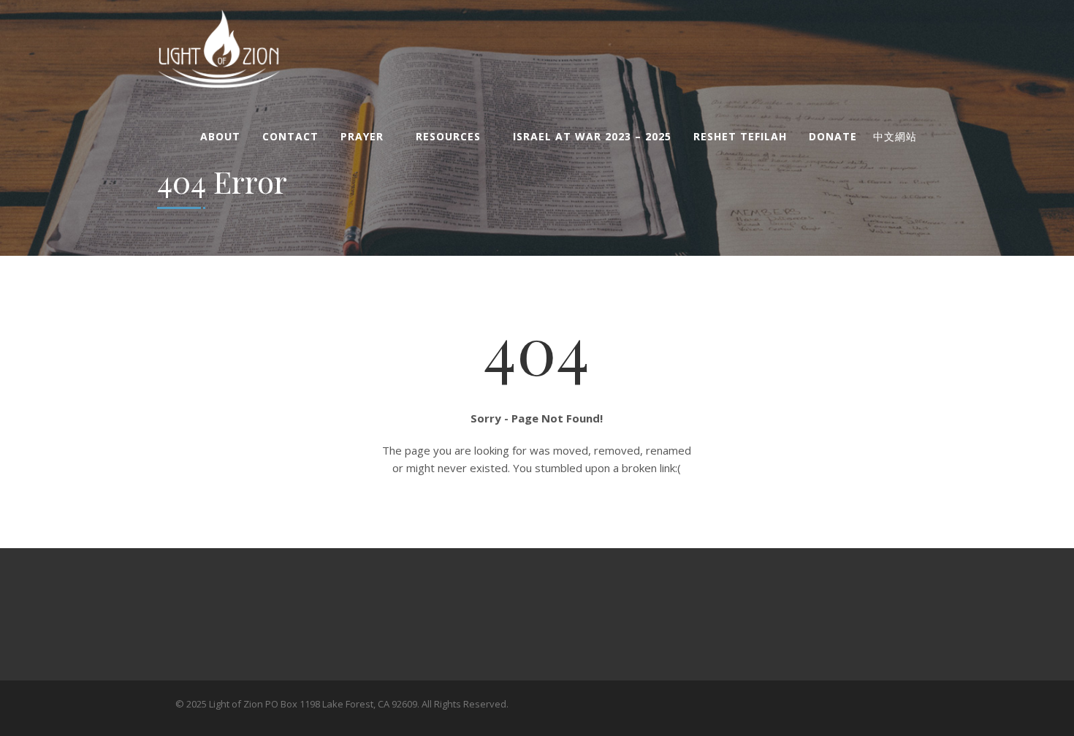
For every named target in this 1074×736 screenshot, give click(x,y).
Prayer (362, 136)
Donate (833, 136)
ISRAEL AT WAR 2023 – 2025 (592, 136)
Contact (290, 136)
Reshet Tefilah (740, 136)
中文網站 (895, 137)
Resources (448, 136)
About (220, 136)
